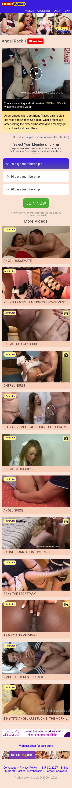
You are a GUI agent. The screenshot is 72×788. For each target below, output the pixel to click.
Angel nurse (13, 510)
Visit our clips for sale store (36, 745)
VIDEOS (29, 10)
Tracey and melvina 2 (20, 635)
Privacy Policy (28, 767)
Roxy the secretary (19, 593)
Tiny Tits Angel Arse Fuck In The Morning (36, 718)
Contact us (9, 767)
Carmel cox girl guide (21, 344)
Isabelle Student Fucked (23, 677)
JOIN (67, 10)
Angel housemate (17, 260)
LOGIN (57, 10)
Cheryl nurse (14, 385)
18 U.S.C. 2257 (49, 767)
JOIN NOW (36, 203)
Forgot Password (56, 771)
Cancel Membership (30, 771)
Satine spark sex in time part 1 (28, 552)
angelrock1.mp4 (36, 137)
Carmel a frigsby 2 (18, 469)
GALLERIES (43, 10)
